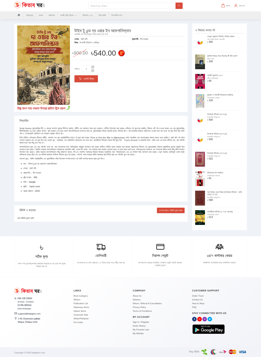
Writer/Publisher (81, 318)
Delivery (136, 299)
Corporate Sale (81, 315)
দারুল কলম (210, 59)
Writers (77, 299)
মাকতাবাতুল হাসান (213, 214)
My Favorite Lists (141, 329)
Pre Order (78, 322)
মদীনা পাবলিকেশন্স (212, 78)
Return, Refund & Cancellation (147, 303)
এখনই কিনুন (88, 78)
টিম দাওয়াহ (144, 39)
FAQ (194, 307)
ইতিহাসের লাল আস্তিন (215, 172)
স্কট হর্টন (84, 39)
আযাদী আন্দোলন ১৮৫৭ (215, 75)
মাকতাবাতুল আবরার (213, 98)
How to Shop (198, 303)
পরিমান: (77, 69)
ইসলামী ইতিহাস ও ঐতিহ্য (89, 42)
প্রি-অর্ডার (102, 15)
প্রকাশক (51, 15)
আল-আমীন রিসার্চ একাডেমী (215, 39)
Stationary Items (81, 307)
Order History (139, 326)
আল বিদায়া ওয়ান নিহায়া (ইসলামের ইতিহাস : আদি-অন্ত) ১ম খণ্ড (224, 193)
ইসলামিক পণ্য (116, 15)
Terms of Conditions (142, 311)
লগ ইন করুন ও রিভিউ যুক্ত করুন (170, 210)
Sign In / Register (141, 322)
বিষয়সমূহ (29, 15)
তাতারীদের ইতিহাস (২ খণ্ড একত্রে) (220, 211)
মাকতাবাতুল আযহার (213, 175)
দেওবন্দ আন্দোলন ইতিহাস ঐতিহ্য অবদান (220, 36)
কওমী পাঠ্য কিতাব (67, 15)
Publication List (81, 303)
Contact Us (197, 299)
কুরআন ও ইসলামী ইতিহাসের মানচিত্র (220, 95)
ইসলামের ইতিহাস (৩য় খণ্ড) (217, 134)
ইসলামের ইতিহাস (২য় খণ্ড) (217, 153)
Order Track (198, 296)
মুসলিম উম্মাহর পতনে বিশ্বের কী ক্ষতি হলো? (222, 56)
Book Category (81, 296)
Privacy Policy (139, 307)
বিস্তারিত (24, 120)
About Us (137, 296)
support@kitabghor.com (29, 313)
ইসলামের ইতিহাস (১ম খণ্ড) (217, 114)
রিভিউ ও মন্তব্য (27, 210)
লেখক (41, 15)
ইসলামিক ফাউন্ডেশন (213, 117)
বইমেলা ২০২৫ (87, 15)
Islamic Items (80, 311)
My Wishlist (138, 333)
